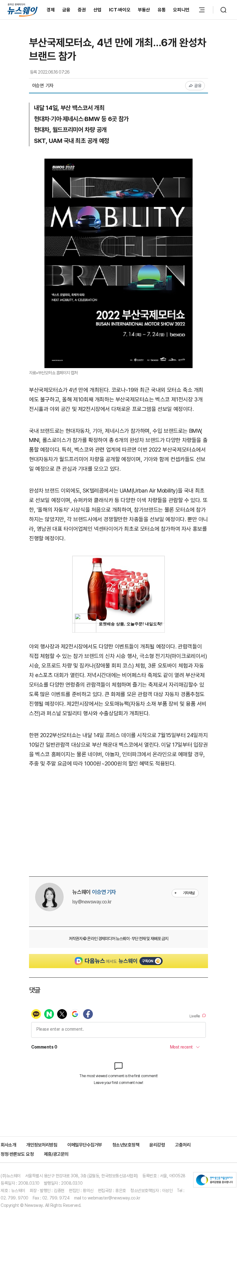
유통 (162, 10)
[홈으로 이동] (22, 9)
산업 (98, 10)
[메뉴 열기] (202, 10)
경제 (51, 10)
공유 (198, 85)
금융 (66, 10)
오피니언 (181, 10)
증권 (82, 10)
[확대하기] (118, 163)
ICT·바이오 (120, 10)
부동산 (144, 10)
